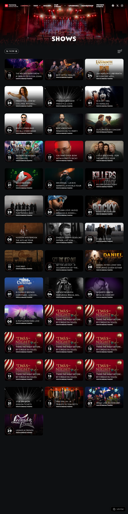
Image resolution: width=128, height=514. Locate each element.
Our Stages (57, 5)
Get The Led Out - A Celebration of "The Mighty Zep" (66, 266)
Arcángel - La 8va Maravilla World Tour (68, 184)
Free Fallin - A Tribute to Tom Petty (67, 402)
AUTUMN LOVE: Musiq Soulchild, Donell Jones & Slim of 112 (67, 211)
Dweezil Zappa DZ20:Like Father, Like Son (69, 238)
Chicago (20, 266)
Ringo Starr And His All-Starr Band (26, 129)
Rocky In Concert (106, 211)
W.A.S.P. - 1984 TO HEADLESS (103, 102)
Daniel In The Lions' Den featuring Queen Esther (109, 266)
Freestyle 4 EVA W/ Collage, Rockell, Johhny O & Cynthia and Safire (27, 102)
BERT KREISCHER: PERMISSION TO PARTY (67, 129)
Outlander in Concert (108, 129)
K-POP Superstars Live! (27, 320)
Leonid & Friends (25, 430)
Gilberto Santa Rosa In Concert (105, 293)
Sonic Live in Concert (108, 402)
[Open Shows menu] (29, 5)
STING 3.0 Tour (103, 238)
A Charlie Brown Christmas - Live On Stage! (26, 293)
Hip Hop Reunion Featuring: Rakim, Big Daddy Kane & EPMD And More (68, 293)
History (47, 5)
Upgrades (74, 5)
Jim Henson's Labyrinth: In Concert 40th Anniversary (109, 75)
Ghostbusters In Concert (23, 184)
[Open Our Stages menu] (65, 5)
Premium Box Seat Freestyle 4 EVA (65, 102)
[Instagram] (122, 5)
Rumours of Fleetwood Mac (24, 211)
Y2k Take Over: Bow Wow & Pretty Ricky (67, 156)
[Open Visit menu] (39, 5)
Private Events (100, 5)
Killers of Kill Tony (106, 184)
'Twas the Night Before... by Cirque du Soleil (69, 320)
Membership (87, 5)
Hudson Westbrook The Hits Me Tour (26, 238)
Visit (35, 5)
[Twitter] (117, 5)
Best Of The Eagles (65, 74)
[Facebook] (113, 5)
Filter (12, 51)
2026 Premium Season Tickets (24, 402)
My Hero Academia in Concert (26, 156)
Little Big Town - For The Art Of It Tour (107, 156)
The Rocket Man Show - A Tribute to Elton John (29, 74)
